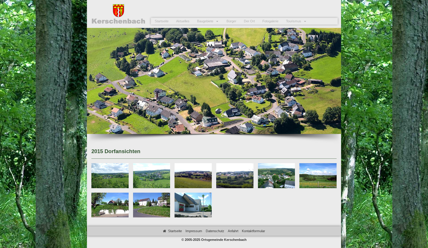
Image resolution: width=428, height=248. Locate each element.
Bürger (231, 21)
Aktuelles (182, 21)
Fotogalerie (270, 21)
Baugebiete (205, 21)
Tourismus (293, 21)
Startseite (162, 21)
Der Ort (249, 21)
